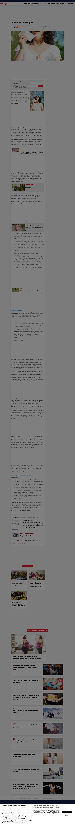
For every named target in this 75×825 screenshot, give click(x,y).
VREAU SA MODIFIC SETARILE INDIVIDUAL (67, 815)
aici (14, 818)
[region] (37, 814)
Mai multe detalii (8, 811)
